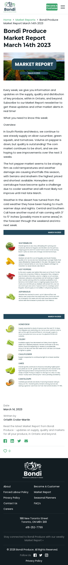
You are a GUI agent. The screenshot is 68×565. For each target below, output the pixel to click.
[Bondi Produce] (10, 7)
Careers (8, 508)
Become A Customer (52, 7)
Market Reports (25, 20)
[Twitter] (40, 555)
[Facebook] (35, 555)
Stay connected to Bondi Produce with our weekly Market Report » (34, 538)
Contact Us (10, 503)
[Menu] (63, 7)
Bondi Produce (34, 470)
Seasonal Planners (45, 497)
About (7, 486)
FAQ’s (37, 503)
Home (7, 20)
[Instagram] (46, 555)
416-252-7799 (34, 527)
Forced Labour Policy (15, 492)
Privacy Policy (11, 497)
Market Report (42, 492)
